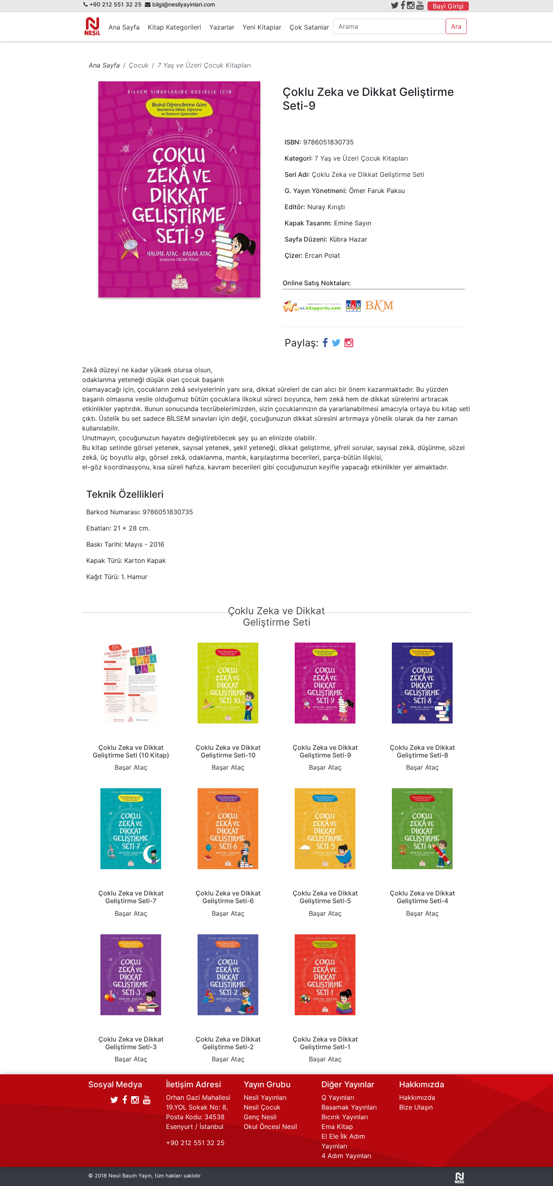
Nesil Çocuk (262, 1107)
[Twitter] (395, 5)
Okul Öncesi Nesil (270, 1126)
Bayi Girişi (448, 6)
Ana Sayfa (124, 27)
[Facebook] (402, 5)
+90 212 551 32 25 (115, 4)
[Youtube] (420, 5)
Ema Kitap (337, 1126)
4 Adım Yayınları (346, 1156)
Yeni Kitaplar (261, 27)
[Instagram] (411, 5)
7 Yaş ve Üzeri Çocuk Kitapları (361, 158)
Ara (456, 26)
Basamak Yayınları (349, 1107)
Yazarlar (221, 27)
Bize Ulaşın (416, 1107)
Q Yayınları (337, 1097)
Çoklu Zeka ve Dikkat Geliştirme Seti (368, 174)
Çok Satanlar (309, 27)
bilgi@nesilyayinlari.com (183, 4)
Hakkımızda (417, 1097)
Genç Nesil (260, 1117)
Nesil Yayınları (265, 1097)
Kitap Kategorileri (174, 27)
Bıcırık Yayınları (344, 1117)
